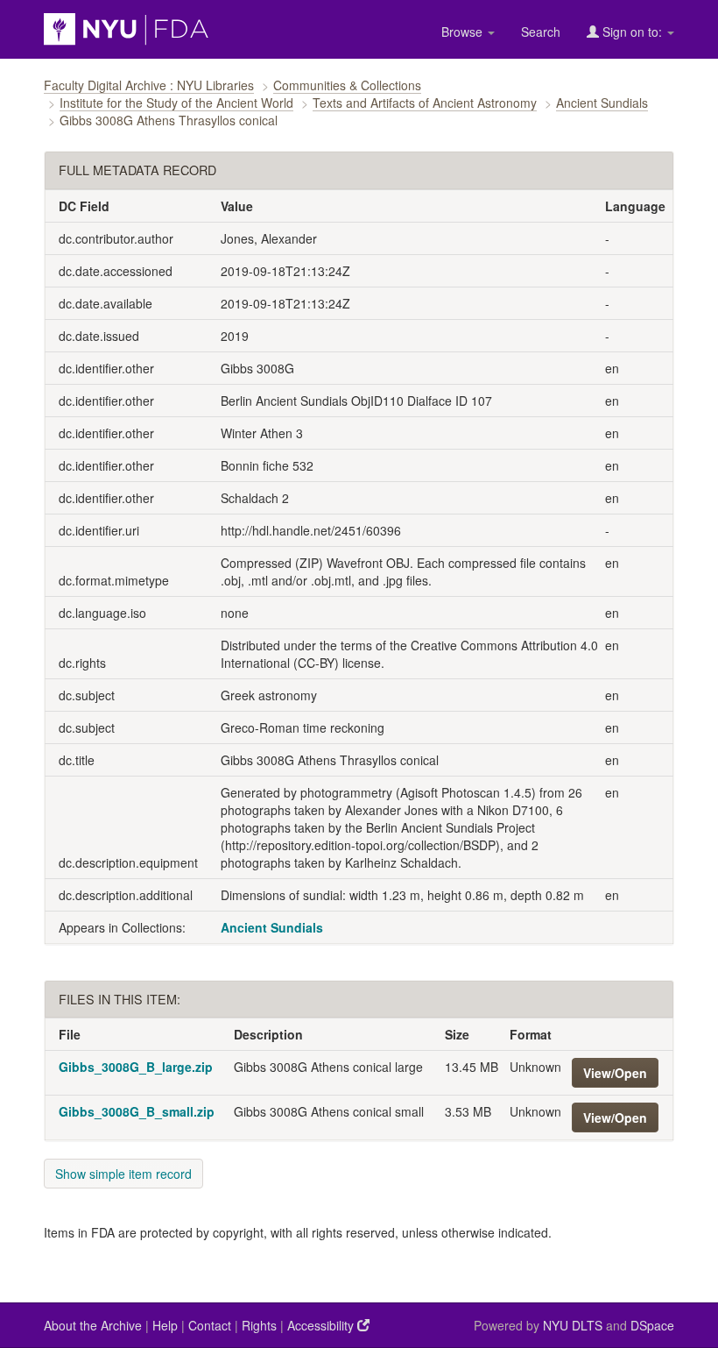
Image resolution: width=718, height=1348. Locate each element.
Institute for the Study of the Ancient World (176, 102)
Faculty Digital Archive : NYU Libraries (149, 85)
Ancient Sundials (602, 102)
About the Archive (93, 1325)
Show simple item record (123, 1173)
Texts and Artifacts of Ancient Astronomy (425, 102)
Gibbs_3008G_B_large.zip (136, 1066)
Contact (209, 1325)
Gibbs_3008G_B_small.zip (137, 1111)
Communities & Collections (347, 85)
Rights (259, 1325)
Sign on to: (632, 31)
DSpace (652, 1325)
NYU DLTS (572, 1325)
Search (540, 31)
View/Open (615, 1073)
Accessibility (322, 1325)
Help (165, 1325)
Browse (463, 31)
